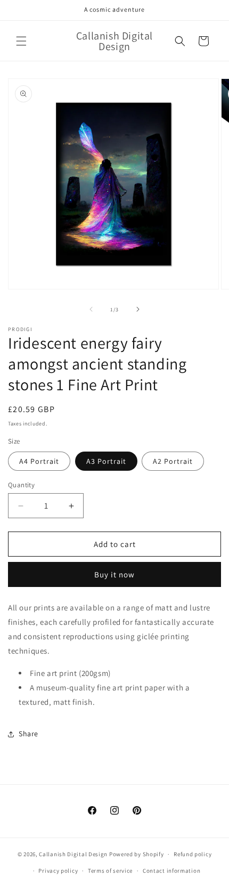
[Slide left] (91, 309)
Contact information (171, 870)
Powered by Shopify (136, 854)
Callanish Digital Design (73, 854)
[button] (21, 41)
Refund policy (192, 854)
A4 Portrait (39, 461)
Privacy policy (58, 870)
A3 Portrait (106, 461)
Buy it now (114, 574)
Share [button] (28, 733)
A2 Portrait (173, 461)
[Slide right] (138, 309)
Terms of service (110, 870)
